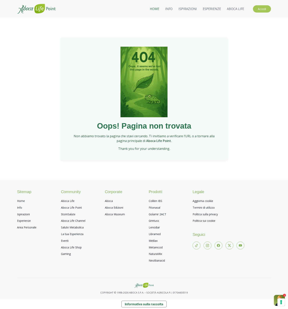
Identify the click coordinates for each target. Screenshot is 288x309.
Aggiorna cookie (203, 201)
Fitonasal (154, 207)
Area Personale (26, 227)
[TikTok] (196, 245)
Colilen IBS (155, 201)
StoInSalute (68, 214)
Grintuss (154, 221)
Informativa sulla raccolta (144, 304)
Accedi (262, 9)
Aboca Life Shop (71, 247)
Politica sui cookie (204, 221)
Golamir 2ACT (157, 214)
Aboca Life (67, 201)
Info (19, 207)
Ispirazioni (23, 214)
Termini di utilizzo (204, 207)
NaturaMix (155, 254)
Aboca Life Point (71, 207)
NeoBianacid (157, 260)
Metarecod (156, 247)
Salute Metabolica (72, 227)
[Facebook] (218, 245)
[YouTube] (240, 245)
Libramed (155, 234)
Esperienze (24, 221)
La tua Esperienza (72, 234)
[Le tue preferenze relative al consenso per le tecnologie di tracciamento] (281, 302)
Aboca (109, 201)
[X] (229, 245)
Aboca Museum (115, 214)
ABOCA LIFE (235, 9)
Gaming (66, 254)
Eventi (65, 241)
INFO (169, 9)
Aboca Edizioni (114, 207)
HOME (154, 9)
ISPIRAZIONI (187, 9)
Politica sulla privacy (205, 214)
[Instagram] (207, 245)
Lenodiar (154, 227)
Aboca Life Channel (73, 221)
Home (21, 201)
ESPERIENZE (212, 9)
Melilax (153, 241)
